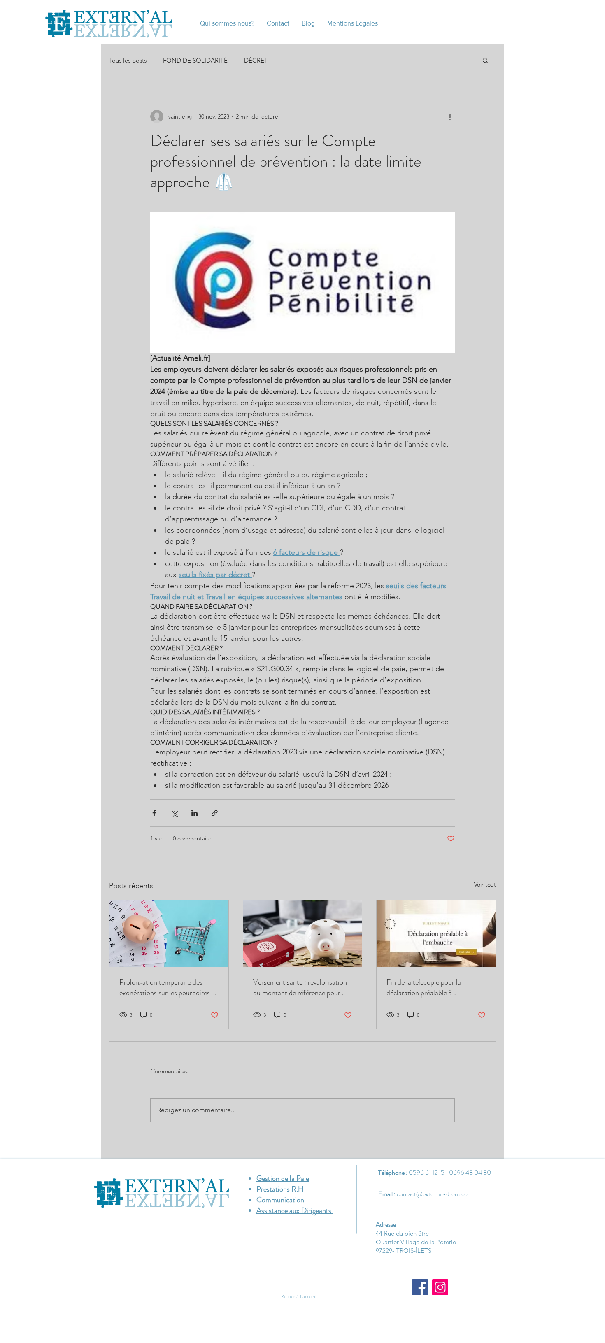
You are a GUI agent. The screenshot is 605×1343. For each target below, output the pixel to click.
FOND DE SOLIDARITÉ (195, 60)
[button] (485, 60)
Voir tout (485, 884)
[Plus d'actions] (450, 116)
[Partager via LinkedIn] (194, 813)
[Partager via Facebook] (154, 813)
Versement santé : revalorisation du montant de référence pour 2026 (300, 987)
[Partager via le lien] (215, 813)
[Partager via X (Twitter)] (174, 813)
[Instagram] (440, 1287)
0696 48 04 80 (470, 1172)
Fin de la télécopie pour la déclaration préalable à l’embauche (423, 987)
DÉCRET (256, 60)
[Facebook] (420, 1287)
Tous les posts (128, 60)
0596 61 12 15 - (429, 1172)
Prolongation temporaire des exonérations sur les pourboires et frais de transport (168, 987)
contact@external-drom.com (434, 1194)
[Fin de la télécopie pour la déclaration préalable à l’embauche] (436, 933)
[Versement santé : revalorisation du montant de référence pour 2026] (302, 933)
